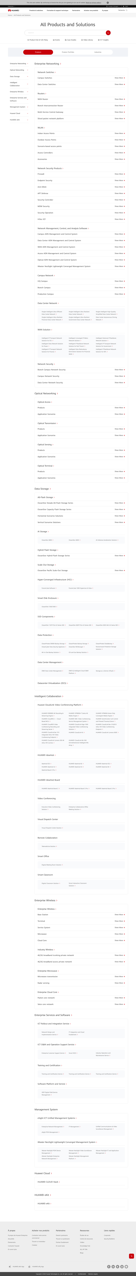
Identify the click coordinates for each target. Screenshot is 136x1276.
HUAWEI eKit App (18, 1266)
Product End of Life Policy (39, 40)
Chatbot (34, 1245)
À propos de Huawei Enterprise (17, 1235)
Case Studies (71, 40)
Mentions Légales (93, 1274)
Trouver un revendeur (38, 1241)
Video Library (88, 40)
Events (57, 40)
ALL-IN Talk (83, 1249)
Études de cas (84, 1235)
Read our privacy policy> (93, 2)
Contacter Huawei (13, 1246)
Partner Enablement (62, 1242)
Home (10, 15)
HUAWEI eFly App (38, 1266)
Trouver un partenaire (62, 1239)
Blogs (81, 1253)
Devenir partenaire (62, 1235)
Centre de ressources (86, 1239)
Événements (12, 1242)
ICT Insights (104, 40)
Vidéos (82, 1242)
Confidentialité (82, 1274)
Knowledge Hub (85, 1246)
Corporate (107, 1235)
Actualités (11, 1239)
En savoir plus (12, 1249)
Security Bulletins (109, 1239)
